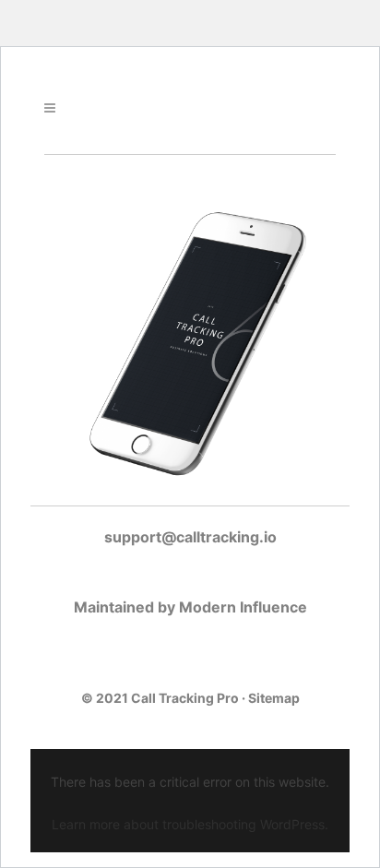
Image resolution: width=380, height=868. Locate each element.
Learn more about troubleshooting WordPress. (190, 824)
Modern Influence (243, 607)
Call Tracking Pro (185, 698)
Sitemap (274, 698)
